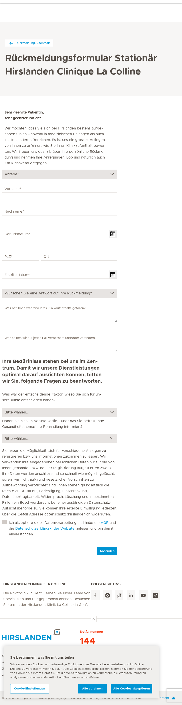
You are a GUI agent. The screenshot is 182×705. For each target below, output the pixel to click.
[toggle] (113, 234)
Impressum (134, 698)
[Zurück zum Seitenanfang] (93, 619)
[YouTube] (143, 595)
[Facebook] (95, 595)
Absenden (107, 551)
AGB (105, 523)
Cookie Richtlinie (113, 698)
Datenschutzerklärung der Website (45, 528)
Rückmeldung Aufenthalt (33, 43)
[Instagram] (107, 595)
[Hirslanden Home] (41, 634)
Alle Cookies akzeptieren (131, 688)
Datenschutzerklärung (85, 698)
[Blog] (155, 595)
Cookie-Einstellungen (29, 688)
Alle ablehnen (92, 688)
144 (87, 641)
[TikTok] (119, 595)
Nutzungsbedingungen (53, 698)
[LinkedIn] (131, 595)
